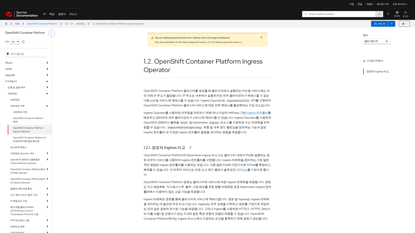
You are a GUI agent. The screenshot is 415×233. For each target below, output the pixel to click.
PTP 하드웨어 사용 (19, 220)
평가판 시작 (383, 4)
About (8, 62)
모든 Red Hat (399, 4)
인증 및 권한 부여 (16, 87)
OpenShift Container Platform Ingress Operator (28, 129)
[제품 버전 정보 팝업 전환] (23, 41)
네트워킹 (80, 23)
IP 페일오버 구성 (18, 201)
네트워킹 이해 (17, 105)
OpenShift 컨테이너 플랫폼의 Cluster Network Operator (25, 161)
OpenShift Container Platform (42, 23)
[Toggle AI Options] (391, 24)
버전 (7, 41)
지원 (351, 4)
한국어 (397, 16)
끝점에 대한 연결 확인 (21, 188)
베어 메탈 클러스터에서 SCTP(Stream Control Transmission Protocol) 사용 (24, 211)
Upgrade (10, 75)
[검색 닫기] (388, 14)
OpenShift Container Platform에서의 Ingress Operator (27, 181)
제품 (17, 23)
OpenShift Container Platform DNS (28, 120)
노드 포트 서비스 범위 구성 (23, 194)
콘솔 (360, 4)
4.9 (66, 23)
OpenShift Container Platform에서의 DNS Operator (27, 171)
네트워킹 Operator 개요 (22, 153)
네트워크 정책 (17, 226)
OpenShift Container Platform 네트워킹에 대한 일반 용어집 (29, 139)
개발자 (369, 4)
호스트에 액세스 (18, 147)
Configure (11, 81)
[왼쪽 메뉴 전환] (51, 33)
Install (8, 69)
